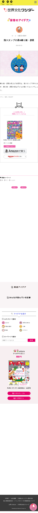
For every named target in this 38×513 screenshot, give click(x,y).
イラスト (25, 330)
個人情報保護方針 (8, 501)
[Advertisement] (19, 216)
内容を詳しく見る (20, 393)
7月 (7, 180)
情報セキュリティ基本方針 (25, 498)
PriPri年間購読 (7, 4)
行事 (24, 326)
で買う (20, 156)
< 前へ (14, 187)
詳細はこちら (9, 146)
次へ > (23, 187)
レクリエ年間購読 (11, 4)
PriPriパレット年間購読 (3, 4)
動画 (6, 330)
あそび (7, 322)
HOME (7, 498)
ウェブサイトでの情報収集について (25, 501)
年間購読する (20, 398)
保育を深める (26, 322)
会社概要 (13, 498)
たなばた (13, 180)
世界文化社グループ (23, 504)
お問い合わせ (12, 504)
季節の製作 (8, 326)
